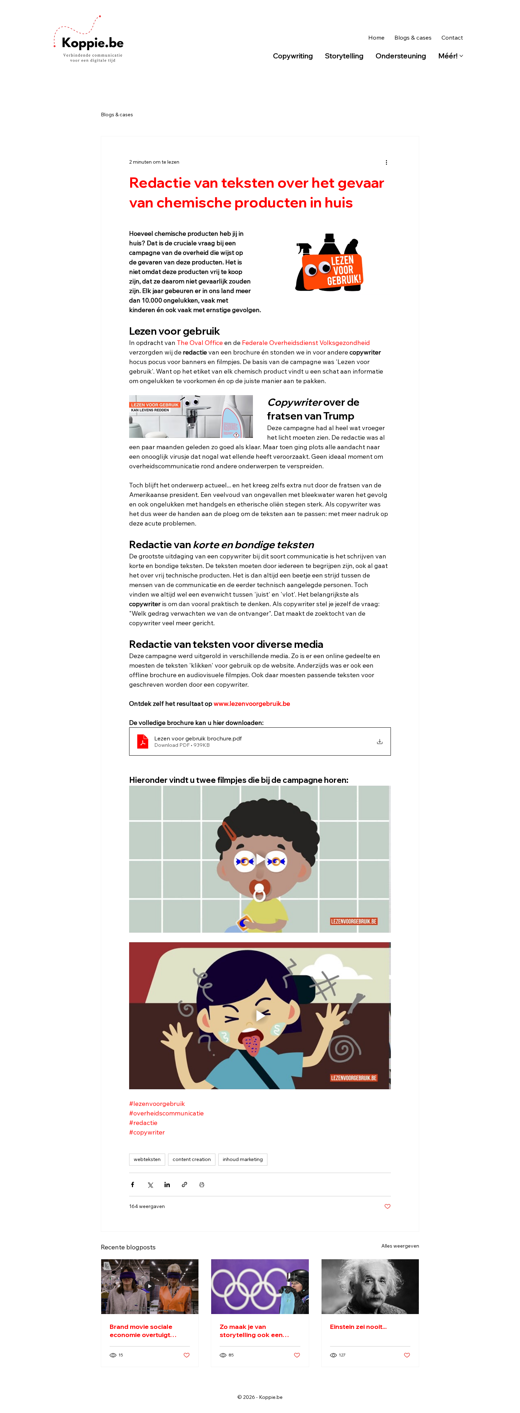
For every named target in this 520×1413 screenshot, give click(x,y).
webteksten (147, 1159)
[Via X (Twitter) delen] (149, 1184)
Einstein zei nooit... (358, 1327)
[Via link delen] (184, 1184)
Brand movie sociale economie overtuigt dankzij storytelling (141, 1331)
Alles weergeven (400, 1246)
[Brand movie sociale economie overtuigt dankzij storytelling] (150, 1286)
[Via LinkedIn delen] (167, 1184)
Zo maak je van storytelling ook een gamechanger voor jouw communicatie (257, 1331)
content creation (192, 1159)
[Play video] (260, 859)
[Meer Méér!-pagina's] (461, 56)
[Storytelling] (260, 1286)
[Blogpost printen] (201, 1184)
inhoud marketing (243, 1159)
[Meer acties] (386, 162)
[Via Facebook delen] (132, 1184)
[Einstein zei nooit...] (370, 1286)
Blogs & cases (117, 114)
